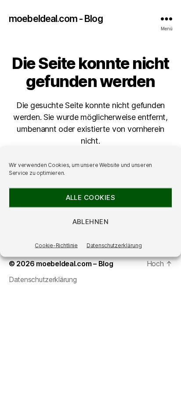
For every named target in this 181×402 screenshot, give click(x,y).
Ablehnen (90, 221)
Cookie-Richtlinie (56, 245)
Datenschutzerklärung (114, 245)
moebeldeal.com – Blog (74, 263)
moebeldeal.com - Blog (56, 18)
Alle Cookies (91, 197)
